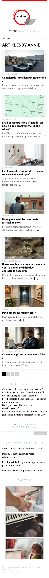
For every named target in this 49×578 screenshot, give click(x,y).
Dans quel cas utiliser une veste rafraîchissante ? (18, 407)
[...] (39, 88)
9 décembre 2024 (11, 261)
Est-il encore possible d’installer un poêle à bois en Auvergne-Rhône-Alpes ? (22, 126)
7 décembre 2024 (11, 309)
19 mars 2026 (9, 119)
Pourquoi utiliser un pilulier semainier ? (22, 470)
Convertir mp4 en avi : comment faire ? (22, 448)
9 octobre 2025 (9, 167)
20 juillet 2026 (9, 74)
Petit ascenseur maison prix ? (19, 312)
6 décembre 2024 (11, 351)
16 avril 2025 (8, 215)
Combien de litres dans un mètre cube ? (22, 389)
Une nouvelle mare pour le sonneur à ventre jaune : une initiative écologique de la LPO (23, 267)
